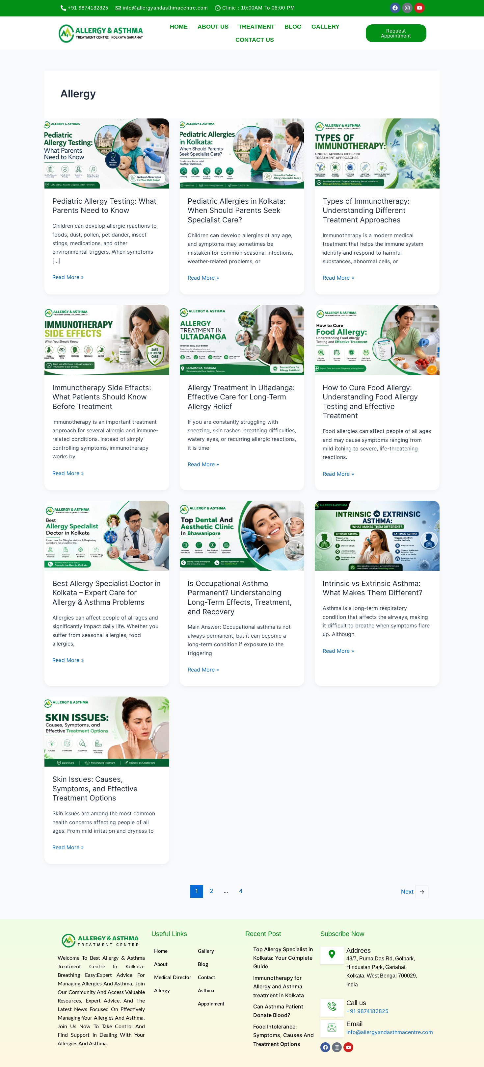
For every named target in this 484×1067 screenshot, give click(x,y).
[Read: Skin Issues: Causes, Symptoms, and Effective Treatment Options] (106, 731)
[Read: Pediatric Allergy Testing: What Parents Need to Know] (106, 153)
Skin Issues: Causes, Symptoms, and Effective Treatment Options (95, 788)
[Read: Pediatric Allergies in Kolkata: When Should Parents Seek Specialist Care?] (242, 153)
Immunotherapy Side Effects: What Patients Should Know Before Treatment (101, 397)
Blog (293, 26)
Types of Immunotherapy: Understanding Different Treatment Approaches (366, 210)
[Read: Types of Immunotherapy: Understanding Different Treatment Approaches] (377, 153)
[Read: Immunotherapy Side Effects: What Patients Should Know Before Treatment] (106, 339)
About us (213, 26)
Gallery (325, 26)
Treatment (256, 26)
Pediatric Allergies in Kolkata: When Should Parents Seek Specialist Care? (236, 210)
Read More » (68, 276)
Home (179, 26)
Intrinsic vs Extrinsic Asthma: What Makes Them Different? (372, 588)
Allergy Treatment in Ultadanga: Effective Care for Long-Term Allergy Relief (241, 397)
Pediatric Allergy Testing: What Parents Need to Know (104, 206)
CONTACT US (254, 40)
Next (413, 891)
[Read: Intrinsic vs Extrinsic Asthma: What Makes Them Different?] (377, 535)
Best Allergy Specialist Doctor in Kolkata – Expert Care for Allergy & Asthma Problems (106, 592)
